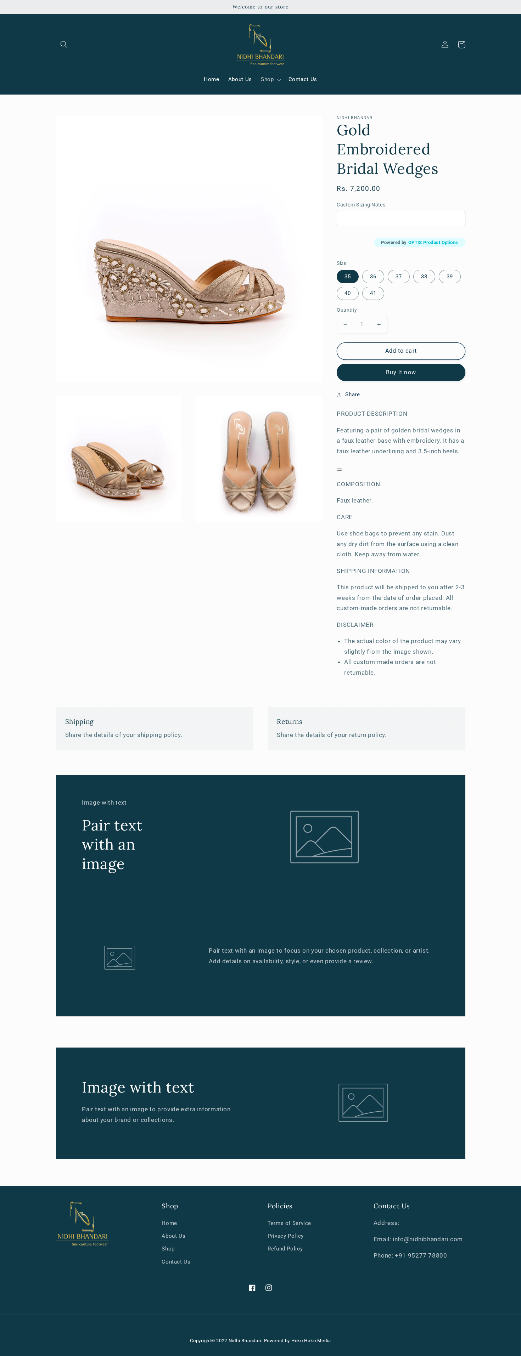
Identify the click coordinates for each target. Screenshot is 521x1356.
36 (373, 276)
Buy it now (401, 372)
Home (169, 1223)
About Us (173, 1236)
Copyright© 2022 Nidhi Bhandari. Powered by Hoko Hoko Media (260, 1340)
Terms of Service (289, 1223)
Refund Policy (285, 1249)
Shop (168, 1249)
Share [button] (352, 394)
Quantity (347, 310)
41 (373, 293)
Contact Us (176, 1262)
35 (347, 276)
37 (399, 276)
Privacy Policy (286, 1236)
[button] (64, 44)
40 (347, 293)
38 (424, 276)
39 (450, 276)
